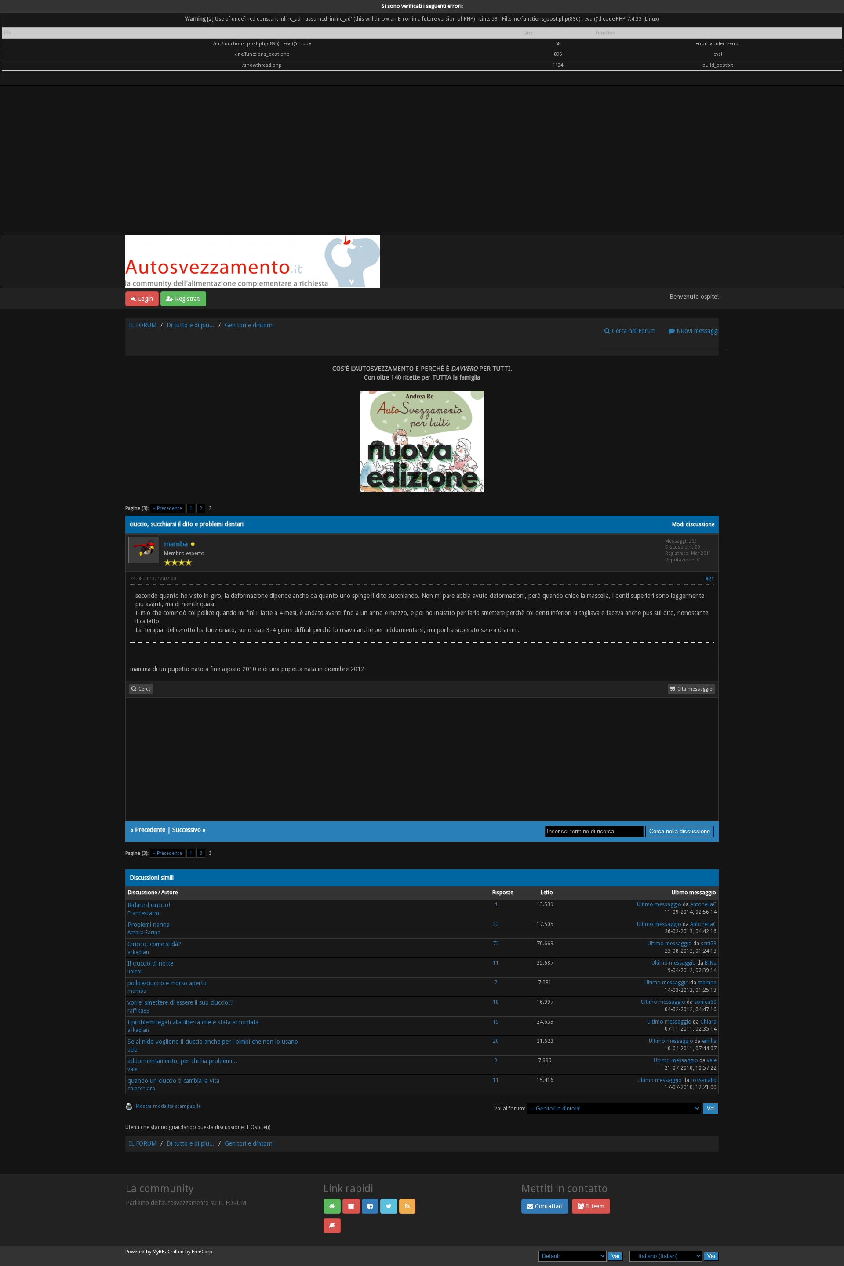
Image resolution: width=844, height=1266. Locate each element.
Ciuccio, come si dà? (154, 944)
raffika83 (138, 1011)
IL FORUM (142, 325)
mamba (176, 544)
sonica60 (705, 1002)
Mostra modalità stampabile (168, 1106)
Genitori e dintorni (249, 325)
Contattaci (548, 1206)
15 (496, 1022)
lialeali (135, 972)
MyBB (159, 1252)
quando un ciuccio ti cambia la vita (173, 1080)
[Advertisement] (422, 168)
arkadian (138, 952)
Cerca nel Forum (632, 330)
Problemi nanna (148, 924)
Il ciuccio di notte (150, 963)
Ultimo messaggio (659, 904)
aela (132, 1050)
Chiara (708, 1022)
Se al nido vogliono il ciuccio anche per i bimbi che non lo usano (212, 1041)
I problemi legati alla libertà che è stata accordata (192, 1022)
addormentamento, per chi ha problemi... (182, 1060)
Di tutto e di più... (191, 325)
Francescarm (143, 913)
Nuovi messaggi (697, 330)
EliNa (711, 963)
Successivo (186, 829)
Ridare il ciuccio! (148, 904)
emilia (709, 1041)
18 (496, 1002)
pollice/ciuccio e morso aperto (167, 983)
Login (144, 298)
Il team (594, 1206)
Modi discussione (693, 524)
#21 (710, 579)
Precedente (150, 829)
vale (132, 1069)
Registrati (186, 298)
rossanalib (704, 1080)
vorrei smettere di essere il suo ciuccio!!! (180, 1002)
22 (496, 924)
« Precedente (167, 508)
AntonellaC (703, 904)
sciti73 (709, 943)
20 (496, 1041)
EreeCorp (202, 1252)
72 (496, 943)
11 (496, 963)
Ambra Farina (143, 933)
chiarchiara (141, 1088)
